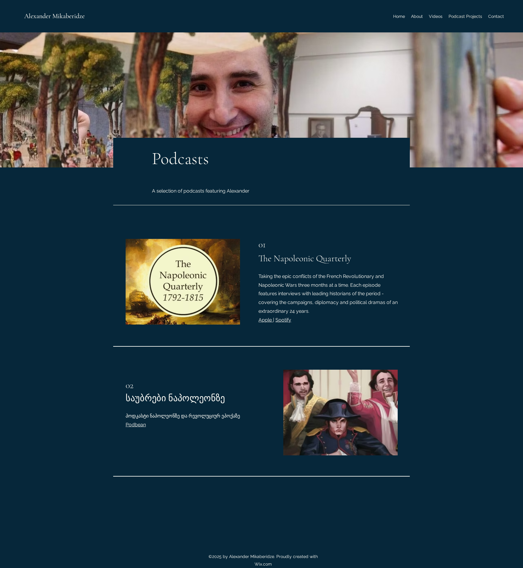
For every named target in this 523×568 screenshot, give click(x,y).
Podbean (136, 425)
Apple (265, 320)
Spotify (283, 320)
